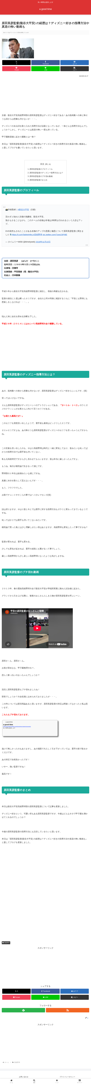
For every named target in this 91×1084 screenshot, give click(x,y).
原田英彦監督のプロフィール (41, 169)
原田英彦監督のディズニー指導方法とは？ (46, 173)
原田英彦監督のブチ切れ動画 (41, 176)
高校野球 (7, 942)
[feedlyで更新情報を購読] (23, 1010)
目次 (42, 164)
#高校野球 (37, 235)
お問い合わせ (23, 1077)
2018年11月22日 (43, 242)
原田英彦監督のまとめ (38, 180)
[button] (74, 68)
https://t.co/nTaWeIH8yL (22, 235)
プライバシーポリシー (67, 1077)
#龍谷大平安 (23, 209)
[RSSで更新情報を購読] (67, 1010)
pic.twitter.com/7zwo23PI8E (55, 235)
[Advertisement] (45, 94)
